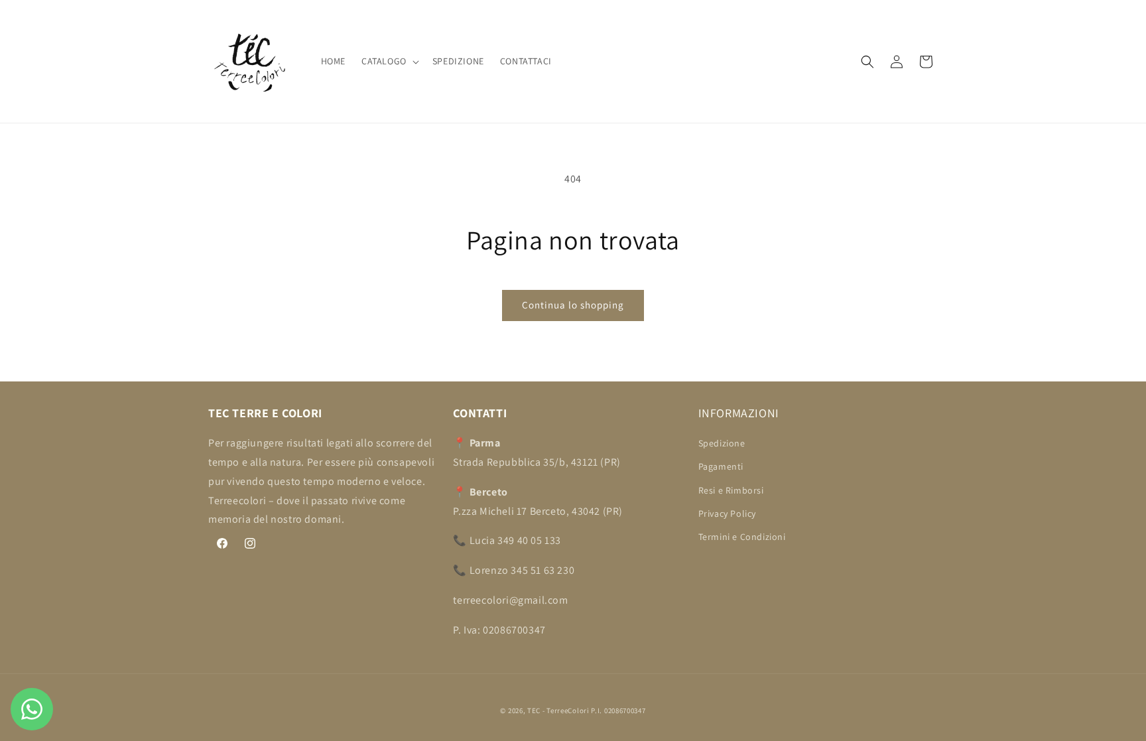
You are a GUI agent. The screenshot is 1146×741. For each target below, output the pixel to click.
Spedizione (721, 443)
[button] (388, 61)
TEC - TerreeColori (558, 710)
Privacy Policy (727, 513)
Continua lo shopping (573, 305)
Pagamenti (720, 466)
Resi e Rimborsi (731, 490)
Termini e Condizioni (742, 537)
